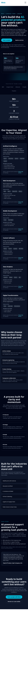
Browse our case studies (14, 601)
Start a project (6, 40)
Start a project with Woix (14, 597)
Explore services (19, 40)
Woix (3, 2)
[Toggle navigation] (25, 2)
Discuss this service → (20, 172)
